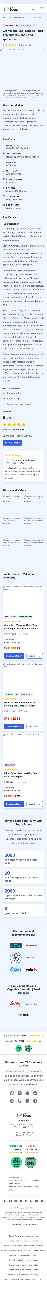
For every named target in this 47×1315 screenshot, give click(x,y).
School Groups (14, 1183)
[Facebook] (12, 1093)
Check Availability (14, 656)
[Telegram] (35, 1101)
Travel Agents (13, 1177)
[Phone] (20, 1101)
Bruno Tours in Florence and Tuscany (23, 1274)
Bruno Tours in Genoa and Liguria (23, 1255)
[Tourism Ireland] (31, 1004)
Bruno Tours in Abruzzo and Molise (23, 1265)
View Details (34, 656)
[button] (17, 45)
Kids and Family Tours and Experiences (24, 1180)
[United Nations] (23, 1015)
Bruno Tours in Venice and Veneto (23, 1236)
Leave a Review (12, 443)
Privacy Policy (16, 1224)
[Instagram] (20, 1093)
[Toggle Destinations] (42, 9)
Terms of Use (30, 1224)
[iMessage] (27, 1101)
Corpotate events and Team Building (23, 1187)
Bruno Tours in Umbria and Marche (23, 1270)
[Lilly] (16, 1004)
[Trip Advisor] (16, 957)
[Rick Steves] (16, 945)
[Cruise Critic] (31, 957)
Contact (11, 1190)
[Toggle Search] (31, 8)
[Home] (12, 9)
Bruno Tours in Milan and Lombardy (23, 1260)
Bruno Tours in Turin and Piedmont (23, 1241)
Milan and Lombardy (19, 17)
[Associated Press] (31, 945)
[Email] (12, 1101)
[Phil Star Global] (16, 969)
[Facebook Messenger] (35, 1093)
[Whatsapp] (27, 1093)
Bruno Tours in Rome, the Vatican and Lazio (23, 1279)
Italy (5, 17)
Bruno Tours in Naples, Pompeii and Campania (23, 1245)
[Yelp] (31, 969)
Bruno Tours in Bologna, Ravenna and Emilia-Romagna (23, 1250)
